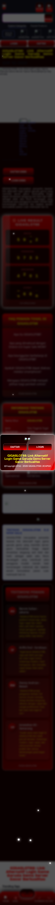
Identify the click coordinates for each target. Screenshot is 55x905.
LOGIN (40, 447)
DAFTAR (15, 447)
